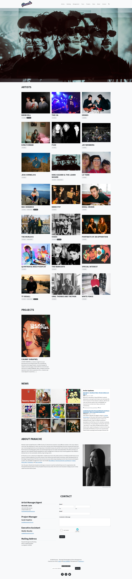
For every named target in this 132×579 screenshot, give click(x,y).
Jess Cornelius (28, 175)
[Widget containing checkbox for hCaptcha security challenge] (69, 530)
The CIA (55, 115)
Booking (69, 4)
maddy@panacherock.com (27, 533)
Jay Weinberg (88, 145)
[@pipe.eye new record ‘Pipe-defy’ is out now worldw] (43, 426)
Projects (88, 4)
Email (61, 511)
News (93, 4)
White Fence (87, 296)
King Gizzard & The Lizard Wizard (91, 407)
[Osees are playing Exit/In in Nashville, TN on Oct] (73, 426)
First (60, 508)
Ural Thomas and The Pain (64, 296)
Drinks (85, 115)
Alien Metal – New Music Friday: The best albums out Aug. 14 (96, 393)
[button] (10, 45)
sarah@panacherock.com (27, 522)
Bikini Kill (26, 115)
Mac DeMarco (27, 207)
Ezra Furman (27, 145)
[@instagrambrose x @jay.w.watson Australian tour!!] (43, 396)
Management (76, 4)
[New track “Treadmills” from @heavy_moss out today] (73, 396)
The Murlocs (27, 237)
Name (61, 504)
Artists (62, 4)
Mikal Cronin (88, 207)
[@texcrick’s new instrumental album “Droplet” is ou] (58, 396)
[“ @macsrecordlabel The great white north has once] (58, 426)
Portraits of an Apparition (95, 237)
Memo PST (56, 207)
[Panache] (26, 4)
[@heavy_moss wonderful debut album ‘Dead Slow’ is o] (28, 396)
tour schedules (66, 561)
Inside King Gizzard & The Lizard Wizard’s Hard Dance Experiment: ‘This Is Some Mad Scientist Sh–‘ (96, 411)
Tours (82, 4)
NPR (100, 407)
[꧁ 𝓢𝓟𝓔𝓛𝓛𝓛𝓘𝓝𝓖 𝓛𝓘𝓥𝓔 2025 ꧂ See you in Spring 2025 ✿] (43, 411)
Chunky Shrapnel (29, 359)
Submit (62, 536)
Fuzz (54, 145)
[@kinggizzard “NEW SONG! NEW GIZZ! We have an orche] (28, 426)
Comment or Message (64, 517)
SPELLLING (24, 462)
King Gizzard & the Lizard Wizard (64, 176)
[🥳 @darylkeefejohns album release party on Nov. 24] (28, 411)
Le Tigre (86, 175)
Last (76, 508)
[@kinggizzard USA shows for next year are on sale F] (73, 411)
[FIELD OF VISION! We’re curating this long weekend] (58, 411)
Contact (104, 4)
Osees (54, 237)
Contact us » (81, 561)
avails (59, 561)
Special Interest (90, 267)
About (98, 4)
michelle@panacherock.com (28, 511)
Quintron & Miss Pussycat (33, 267)
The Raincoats (58, 267)
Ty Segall (25, 296)
